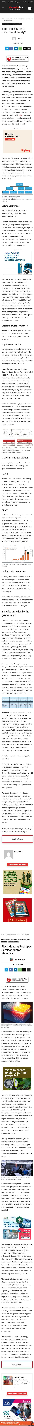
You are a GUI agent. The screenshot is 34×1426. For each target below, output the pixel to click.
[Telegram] (7, 48)
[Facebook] (11, 48)
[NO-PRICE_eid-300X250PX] (17, 893)
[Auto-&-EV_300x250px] (17, 274)
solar (20, 115)
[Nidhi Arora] (14, 38)
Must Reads (14, 24)
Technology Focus (18, 18)
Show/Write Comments (17, 865)
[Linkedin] (16, 48)
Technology (9, 18)
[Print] (29, 48)
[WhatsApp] (20, 48)
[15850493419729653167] (17, 921)
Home (3, 18)
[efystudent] (17, 1425)
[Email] (25, 48)
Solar (20, 24)
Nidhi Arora (20, 38)
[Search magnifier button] (30, 8)
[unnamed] (17, 153)
